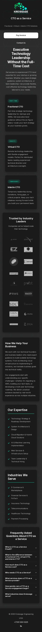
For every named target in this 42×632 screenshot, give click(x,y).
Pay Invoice (21, 35)
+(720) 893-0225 (21, 622)
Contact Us (21, 43)
